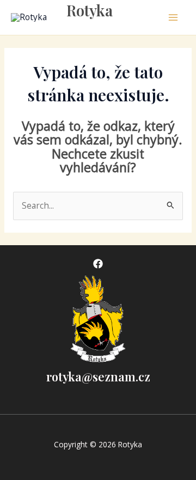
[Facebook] (98, 264)
